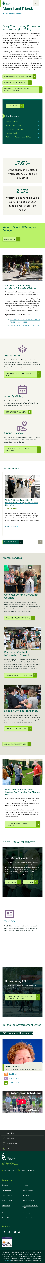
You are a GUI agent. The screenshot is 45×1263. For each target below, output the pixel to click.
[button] (36, 3)
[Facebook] (4, 1232)
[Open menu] (42, 3)
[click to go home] (4, 3)
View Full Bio (14, 1082)
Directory (5, 1185)
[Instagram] (14, 1232)
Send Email (13, 1074)
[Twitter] (9, 1232)
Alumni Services (12, 121)
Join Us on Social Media (15, 129)
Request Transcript (8, 1213)
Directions (25, 1185)
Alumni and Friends (14, 13)
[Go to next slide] (40, 542)
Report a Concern (7, 1200)
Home (3, 13)
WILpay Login (6, 1190)
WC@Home (6, 1205)
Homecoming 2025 (13, 133)
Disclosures (7, 1260)
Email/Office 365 (7, 1195)
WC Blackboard (27, 1190)
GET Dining (26, 1213)
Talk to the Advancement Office (18, 137)
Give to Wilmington (28, 1200)
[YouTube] (19, 1232)
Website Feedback (28, 1218)
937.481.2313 (14, 1078)
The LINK (9, 921)
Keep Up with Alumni (14, 125)
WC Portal (25, 1195)
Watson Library (7, 1218)
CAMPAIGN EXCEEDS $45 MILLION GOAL (24, 326)
